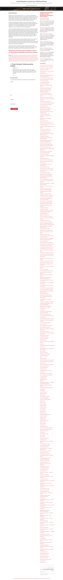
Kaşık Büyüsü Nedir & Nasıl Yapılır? (45, 370)
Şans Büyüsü (42, 344)
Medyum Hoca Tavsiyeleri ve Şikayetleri (46, 195)
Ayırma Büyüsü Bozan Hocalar (45, 228)
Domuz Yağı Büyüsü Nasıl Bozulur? (45, 322)
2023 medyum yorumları (48, 569)
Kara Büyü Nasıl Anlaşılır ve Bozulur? (46, 245)
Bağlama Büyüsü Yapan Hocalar (45, 107)
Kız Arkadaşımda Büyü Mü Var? (45, 82)
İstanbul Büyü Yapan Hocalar (44, 491)
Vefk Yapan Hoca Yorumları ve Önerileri (46, 66)
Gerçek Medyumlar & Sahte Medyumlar (46, 65)
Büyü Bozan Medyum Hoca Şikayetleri (46, 159)
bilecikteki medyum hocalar (24, 56)
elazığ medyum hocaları (12, 57)
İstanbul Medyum (43, 538)
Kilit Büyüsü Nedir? (43, 162)
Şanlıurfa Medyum (43, 417)
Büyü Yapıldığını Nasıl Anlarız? (45, 327)
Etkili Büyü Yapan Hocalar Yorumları (46, 295)
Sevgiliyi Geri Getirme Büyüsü (45, 354)
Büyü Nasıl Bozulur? (43, 358)
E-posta (12, 99)
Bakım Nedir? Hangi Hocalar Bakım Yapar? (47, 360)
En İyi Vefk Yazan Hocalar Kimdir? (45, 122)
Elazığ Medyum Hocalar (44, 554)
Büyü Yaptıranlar (42, 363)
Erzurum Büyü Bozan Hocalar (44, 445)
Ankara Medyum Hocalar (44, 430)
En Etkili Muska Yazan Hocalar (45, 220)
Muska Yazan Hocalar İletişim (45, 234)
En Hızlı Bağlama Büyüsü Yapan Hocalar (46, 179)
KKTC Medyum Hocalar (44, 426)
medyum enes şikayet (42, 570)
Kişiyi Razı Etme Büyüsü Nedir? (45, 129)
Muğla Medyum (42, 411)
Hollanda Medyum (43, 405)
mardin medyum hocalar (31, 59)
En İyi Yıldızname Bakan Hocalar (45, 147)
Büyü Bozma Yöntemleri (44, 338)
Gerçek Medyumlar (36, 578)
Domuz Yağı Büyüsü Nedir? (44, 398)
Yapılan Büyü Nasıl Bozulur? (44, 331)
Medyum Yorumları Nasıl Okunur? (45, 314)
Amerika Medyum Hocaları (44, 553)
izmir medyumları (16, 58)
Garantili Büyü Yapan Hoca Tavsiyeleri (46, 248)
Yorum (11, 81)
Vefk (13, 25)
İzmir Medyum (13, 13)
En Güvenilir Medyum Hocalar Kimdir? (46, 77)
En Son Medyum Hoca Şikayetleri (45, 101)
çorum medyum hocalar (33, 56)
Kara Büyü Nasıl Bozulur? (44, 207)
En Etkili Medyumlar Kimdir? (44, 114)
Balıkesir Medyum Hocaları (44, 556)
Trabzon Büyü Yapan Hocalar (44, 488)
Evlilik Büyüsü (42, 389)
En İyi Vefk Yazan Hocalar (44, 209)
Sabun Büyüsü (42, 390)
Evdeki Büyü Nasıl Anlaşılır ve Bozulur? (46, 68)
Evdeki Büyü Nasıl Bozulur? (44, 154)
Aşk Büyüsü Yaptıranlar (44, 355)
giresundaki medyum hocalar (21, 57)
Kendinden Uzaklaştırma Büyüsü (45, 93)
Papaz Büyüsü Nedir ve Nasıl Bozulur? (46, 151)
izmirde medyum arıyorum (24, 58)
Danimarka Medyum (43, 470)
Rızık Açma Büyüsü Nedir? (44, 293)
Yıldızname (46, 52)
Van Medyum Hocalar (43, 551)
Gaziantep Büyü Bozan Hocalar (45, 460)
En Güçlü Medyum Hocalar (44, 80)
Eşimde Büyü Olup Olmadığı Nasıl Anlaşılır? (47, 318)
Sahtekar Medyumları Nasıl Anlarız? (46, 104)
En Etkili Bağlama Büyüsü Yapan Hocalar (46, 247)
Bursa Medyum (42, 435)
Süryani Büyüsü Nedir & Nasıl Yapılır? (46, 373)
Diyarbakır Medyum (43, 439)
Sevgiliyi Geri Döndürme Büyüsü (45, 399)
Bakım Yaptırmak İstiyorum (44, 158)
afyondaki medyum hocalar (16, 55)
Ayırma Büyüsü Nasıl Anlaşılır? (45, 132)
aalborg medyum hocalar (49, 564)
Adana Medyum (42, 436)
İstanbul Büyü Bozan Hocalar (44, 466)
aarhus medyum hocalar (48, 570)
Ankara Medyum (42, 562)
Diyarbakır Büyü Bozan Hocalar (45, 443)
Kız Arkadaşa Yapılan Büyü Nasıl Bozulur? (46, 315)
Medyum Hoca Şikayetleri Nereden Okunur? (47, 345)
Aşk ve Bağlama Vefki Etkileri (45, 152)
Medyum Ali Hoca (47, 578)
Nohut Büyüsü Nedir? (43, 392)
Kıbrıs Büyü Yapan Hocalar (44, 420)
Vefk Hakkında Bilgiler (43, 213)
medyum (24, 15)
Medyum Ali (42, 578)
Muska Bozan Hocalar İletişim (45, 172)
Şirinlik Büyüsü (42, 395)
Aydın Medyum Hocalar (44, 520)
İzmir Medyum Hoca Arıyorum (45, 534)
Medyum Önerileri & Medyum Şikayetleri (46, 364)
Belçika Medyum (42, 424)
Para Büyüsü (42, 310)
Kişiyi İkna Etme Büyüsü (44, 269)
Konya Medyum (42, 498)
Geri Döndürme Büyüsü (44, 241)
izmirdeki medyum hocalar (33, 58)
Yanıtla (14, 75)
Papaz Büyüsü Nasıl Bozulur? (44, 83)
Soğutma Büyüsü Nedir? (44, 352)
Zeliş (41, 58)
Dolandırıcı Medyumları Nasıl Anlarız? (46, 242)
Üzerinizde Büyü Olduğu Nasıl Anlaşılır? (46, 387)
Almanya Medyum (43, 423)
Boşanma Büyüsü (42, 308)
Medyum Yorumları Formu (31, 5)
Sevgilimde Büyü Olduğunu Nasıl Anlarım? (47, 301)
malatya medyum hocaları (23, 59)
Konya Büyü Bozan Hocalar (44, 446)
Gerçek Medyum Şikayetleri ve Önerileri (46, 270)
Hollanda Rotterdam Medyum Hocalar (46, 427)
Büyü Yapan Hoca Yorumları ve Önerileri (46, 252)
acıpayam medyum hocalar (51, 574)
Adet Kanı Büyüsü (43, 317)
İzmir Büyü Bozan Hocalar (44, 433)
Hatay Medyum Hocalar (44, 557)
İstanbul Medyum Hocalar (44, 452)
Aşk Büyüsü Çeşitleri (43, 379)
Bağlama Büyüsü (42, 351)
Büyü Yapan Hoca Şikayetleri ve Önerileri (46, 161)
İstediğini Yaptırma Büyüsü (44, 136)
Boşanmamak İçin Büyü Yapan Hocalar (46, 230)
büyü (15, 25)
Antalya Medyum (43, 560)
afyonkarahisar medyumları (25, 55)
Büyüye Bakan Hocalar (43, 73)
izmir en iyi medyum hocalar (31, 57)
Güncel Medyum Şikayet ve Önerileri (46, 216)
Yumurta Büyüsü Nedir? (43, 367)
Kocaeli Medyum (42, 408)
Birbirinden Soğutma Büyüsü (44, 396)
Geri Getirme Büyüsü (43, 376)
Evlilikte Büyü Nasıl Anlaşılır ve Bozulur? (46, 79)
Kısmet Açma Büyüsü (43, 324)
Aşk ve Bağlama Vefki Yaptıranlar (45, 130)
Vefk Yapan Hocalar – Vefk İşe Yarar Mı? (46, 168)
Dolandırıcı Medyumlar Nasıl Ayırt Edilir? (46, 361)
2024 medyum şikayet (42, 575)
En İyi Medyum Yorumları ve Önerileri (46, 289)
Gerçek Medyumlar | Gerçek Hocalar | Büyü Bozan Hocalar (31, 1)
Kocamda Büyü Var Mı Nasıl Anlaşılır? (46, 325)
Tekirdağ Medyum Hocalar (44, 462)
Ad (11, 95)
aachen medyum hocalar (43, 564)
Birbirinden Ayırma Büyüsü (44, 69)
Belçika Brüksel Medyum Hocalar (45, 414)
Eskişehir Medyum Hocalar (44, 438)
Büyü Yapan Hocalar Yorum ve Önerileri (46, 97)
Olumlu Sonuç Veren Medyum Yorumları (46, 262)
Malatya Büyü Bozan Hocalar (44, 545)
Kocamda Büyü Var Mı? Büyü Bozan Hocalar (47, 254)
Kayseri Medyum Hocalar (44, 469)
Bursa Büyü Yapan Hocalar (44, 527)
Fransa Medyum (42, 402)
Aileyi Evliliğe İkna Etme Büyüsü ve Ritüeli (47, 244)
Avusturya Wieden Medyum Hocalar (46, 429)
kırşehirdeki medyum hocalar (13, 59)
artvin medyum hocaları (15, 56)
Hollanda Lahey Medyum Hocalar (45, 559)
